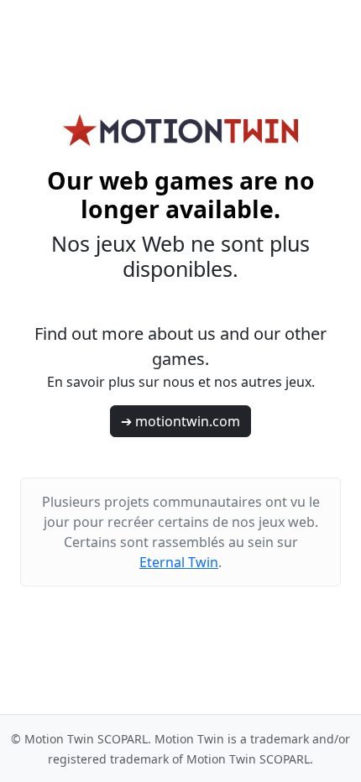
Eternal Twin (178, 562)
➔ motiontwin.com (180, 421)
